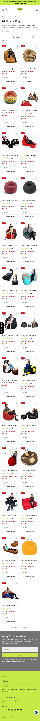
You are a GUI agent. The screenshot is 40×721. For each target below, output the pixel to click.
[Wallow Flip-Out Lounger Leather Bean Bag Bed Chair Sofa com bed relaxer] (10, 547)
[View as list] (36, 37)
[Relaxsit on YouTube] (18, 710)
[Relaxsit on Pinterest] (9, 710)
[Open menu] (3, 10)
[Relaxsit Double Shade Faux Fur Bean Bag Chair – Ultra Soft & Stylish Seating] (29, 55)
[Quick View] (17, 47)
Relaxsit (15, 717)
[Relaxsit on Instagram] (12, 710)
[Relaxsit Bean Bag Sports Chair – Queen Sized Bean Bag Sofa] (10, 232)
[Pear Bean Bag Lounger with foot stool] (29, 142)
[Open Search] (6, 10)
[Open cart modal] (37, 10)
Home (3, 17)
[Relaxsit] (20, 9)
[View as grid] (33, 37)
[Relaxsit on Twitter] (5, 710)
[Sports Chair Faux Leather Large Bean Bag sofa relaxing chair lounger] (10, 412)
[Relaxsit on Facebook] (2, 710)
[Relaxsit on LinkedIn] (21, 710)
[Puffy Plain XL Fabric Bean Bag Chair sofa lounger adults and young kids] (29, 547)
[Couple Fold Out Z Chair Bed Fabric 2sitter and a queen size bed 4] (29, 97)
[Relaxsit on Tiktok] (15, 710)
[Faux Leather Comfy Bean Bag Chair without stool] (10, 367)
